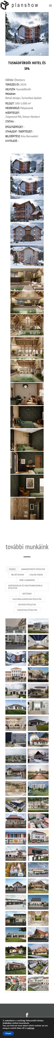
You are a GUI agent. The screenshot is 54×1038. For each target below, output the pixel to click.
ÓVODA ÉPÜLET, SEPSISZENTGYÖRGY (16, 933)
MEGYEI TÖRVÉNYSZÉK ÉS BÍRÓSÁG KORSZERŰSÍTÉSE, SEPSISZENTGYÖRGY (38, 836)
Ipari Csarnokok (27, 580)
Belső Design (17, 574)
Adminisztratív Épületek (33, 569)
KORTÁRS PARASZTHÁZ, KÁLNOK (38, 950)
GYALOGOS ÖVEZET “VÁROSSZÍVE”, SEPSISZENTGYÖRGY (16, 982)
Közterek (27, 593)
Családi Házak (36, 574)
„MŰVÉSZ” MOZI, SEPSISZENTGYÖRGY (16, 836)
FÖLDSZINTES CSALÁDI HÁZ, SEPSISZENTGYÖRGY (16, 966)
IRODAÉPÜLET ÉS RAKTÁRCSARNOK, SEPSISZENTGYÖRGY (16, 901)
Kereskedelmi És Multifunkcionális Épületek (25, 586)
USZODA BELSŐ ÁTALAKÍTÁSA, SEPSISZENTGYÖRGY (16, 625)
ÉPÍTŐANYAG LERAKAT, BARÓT (38, 868)
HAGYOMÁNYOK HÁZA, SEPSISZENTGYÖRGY (38, 657)
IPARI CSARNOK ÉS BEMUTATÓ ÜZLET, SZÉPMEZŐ (15, 755)
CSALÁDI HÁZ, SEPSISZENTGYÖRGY (16, 690)
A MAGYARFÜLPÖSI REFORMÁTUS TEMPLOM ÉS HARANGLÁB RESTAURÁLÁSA (15, 820)
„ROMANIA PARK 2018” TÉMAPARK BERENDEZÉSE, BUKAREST (38, 771)
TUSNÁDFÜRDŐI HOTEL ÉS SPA (16, 657)
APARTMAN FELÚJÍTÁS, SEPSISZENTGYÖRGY (38, 706)
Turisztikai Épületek (27, 610)
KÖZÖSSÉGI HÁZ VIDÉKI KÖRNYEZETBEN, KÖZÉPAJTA (38, 934)
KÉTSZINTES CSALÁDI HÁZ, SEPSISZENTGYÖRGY (16, 885)
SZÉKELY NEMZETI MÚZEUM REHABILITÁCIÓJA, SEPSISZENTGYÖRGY (16, 869)
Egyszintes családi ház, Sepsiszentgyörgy (38, 673)
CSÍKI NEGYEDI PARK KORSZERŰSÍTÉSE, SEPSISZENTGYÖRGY (38, 966)
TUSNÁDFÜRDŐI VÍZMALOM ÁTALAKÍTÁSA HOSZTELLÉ (38, 739)
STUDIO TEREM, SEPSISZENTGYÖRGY (38, 820)
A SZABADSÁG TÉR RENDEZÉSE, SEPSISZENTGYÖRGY (38, 982)
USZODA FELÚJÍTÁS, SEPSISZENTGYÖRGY (38, 625)
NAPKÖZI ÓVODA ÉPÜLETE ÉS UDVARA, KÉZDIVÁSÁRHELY (38, 804)
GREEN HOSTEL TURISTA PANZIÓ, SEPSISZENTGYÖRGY (38, 852)
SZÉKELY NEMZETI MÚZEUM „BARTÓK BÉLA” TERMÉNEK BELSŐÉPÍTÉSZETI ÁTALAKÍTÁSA (38, 641)
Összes (12, 569)
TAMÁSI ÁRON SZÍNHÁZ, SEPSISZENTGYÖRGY (15, 673)
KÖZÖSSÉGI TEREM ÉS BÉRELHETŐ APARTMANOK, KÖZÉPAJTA (38, 917)
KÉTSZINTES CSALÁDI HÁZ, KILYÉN (38, 690)
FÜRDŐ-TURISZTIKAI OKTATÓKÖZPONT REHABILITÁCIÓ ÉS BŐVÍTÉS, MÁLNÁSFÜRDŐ (38, 788)
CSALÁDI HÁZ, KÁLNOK (16, 706)
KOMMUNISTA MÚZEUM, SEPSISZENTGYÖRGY (16, 739)
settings (30, 1028)
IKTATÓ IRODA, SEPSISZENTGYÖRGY (16, 722)
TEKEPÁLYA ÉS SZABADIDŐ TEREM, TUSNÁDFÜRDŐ (38, 755)
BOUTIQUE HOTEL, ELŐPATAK (16, 950)
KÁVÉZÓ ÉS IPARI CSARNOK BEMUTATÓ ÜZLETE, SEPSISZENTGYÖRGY (15, 788)
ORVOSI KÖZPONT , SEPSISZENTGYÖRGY (16, 641)
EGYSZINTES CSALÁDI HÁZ (38, 722)
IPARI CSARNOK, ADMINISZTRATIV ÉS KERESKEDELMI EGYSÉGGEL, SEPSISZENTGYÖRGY (16, 804)
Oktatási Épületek (27, 604)
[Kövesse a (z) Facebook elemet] (27, 1015)
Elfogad (8, 1033)
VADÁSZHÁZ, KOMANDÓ (38, 885)
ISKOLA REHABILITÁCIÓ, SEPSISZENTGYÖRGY (15, 852)
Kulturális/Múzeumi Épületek (27, 599)
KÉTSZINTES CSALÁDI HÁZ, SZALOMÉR (15, 771)
